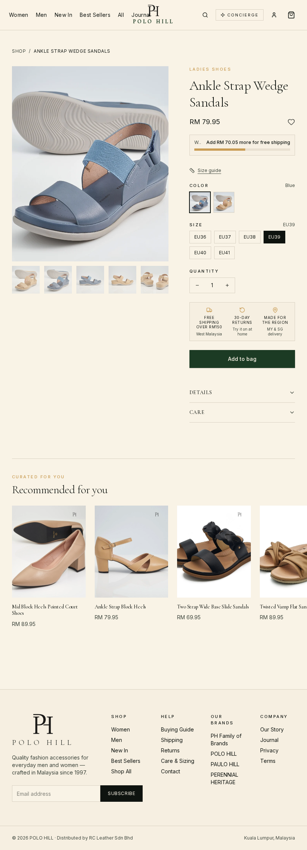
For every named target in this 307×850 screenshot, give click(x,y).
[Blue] (199, 202)
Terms (268, 761)
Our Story (272, 729)
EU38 (250, 237)
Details (200, 392)
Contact (170, 771)
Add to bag (242, 359)
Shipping (172, 740)
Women (18, 15)
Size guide (209, 170)
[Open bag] (291, 15)
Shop (19, 51)
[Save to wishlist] (291, 122)
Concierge (243, 15)
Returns (170, 750)
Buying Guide (177, 729)
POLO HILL (224, 754)
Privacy (269, 750)
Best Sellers (95, 15)
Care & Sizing (177, 761)
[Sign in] (274, 15)
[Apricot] (223, 202)
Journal (141, 15)
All (121, 15)
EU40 (200, 252)
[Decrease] (197, 285)
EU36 (200, 237)
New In (63, 15)
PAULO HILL (225, 764)
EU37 (225, 237)
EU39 (274, 237)
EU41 (224, 252)
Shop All (121, 771)
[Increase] (227, 285)
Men (41, 15)
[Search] (205, 15)
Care (197, 412)
